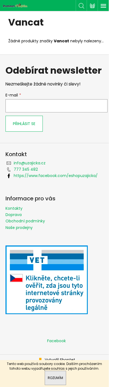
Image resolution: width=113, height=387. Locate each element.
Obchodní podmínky (25, 221)
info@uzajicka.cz (30, 163)
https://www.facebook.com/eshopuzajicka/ (56, 175)
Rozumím (55, 377)
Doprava (13, 214)
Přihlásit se (24, 123)
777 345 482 (26, 169)
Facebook (56, 341)
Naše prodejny (19, 227)
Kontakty (13, 208)
